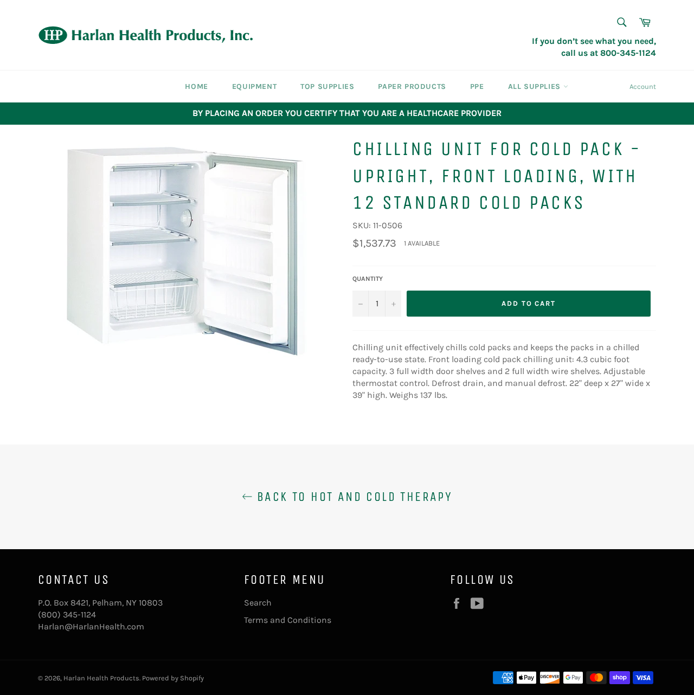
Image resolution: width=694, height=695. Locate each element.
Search (258, 602)
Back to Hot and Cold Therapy (353, 496)
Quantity (367, 278)
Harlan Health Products (101, 678)
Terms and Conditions (287, 620)
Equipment (254, 86)
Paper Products (412, 86)
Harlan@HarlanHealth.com (91, 626)
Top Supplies (327, 86)
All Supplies (535, 86)
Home (196, 86)
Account (642, 86)
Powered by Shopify (173, 678)
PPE (477, 86)
